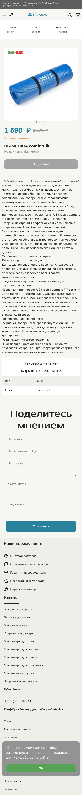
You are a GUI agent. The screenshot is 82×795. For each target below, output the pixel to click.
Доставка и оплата (17, 729)
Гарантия (10, 789)
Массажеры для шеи (19, 641)
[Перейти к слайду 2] (39, 122)
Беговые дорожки (17, 617)
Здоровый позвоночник (21, 681)
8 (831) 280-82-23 (17, 701)
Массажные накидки (19, 625)
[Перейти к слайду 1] (36, 122)
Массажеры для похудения (23, 665)
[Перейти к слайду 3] (42, 122)
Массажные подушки (19, 673)
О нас (8, 721)
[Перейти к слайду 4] (45, 122)
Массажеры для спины (20, 657)
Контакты (10, 737)
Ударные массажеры (19, 633)
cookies (39, 747)
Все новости (12, 781)
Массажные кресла (18, 609)
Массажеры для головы (21, 649)
